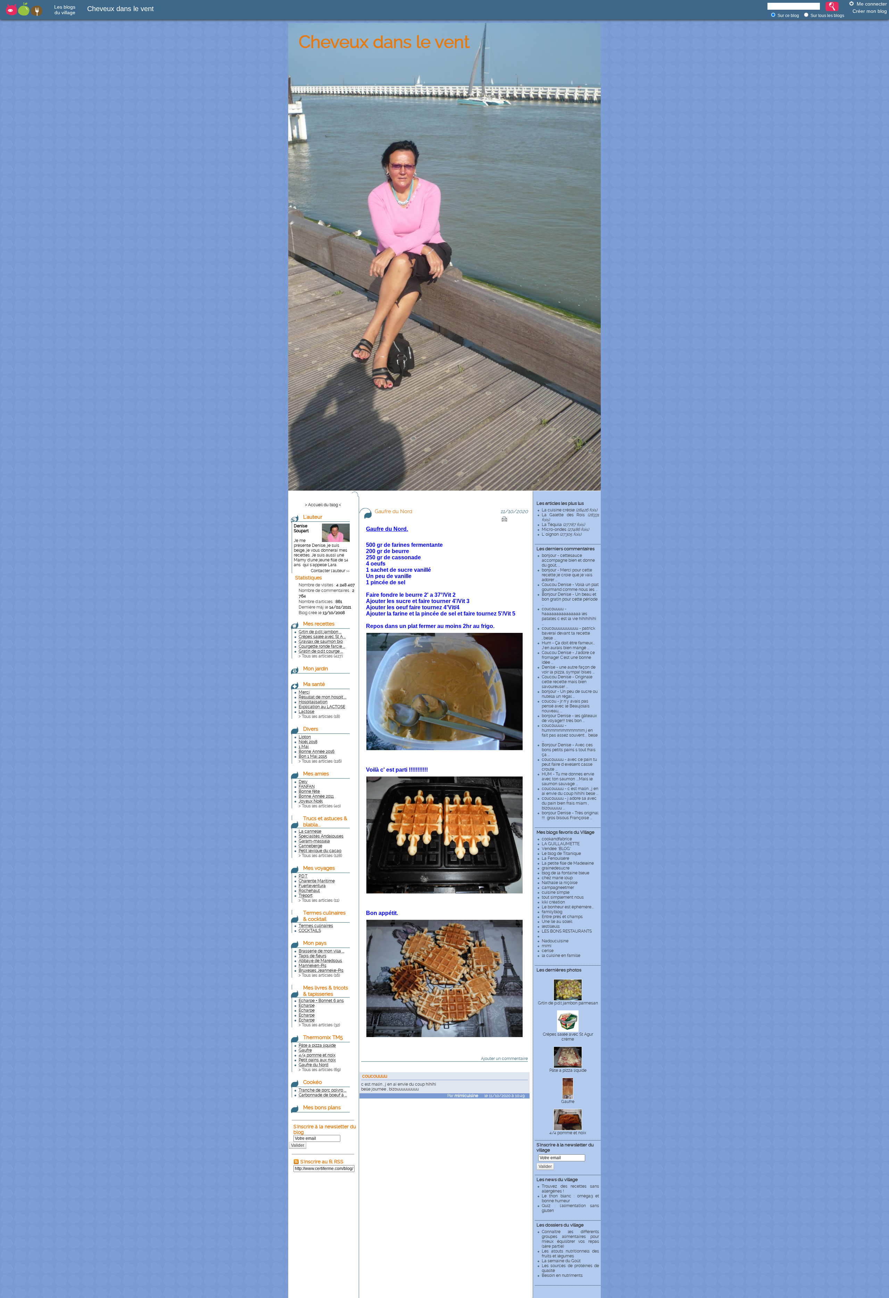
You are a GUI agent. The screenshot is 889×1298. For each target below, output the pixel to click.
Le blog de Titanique (561, 853)
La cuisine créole (569, 510)
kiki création (553, 902)
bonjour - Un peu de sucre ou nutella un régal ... (570, 694)
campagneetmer (558, 887)
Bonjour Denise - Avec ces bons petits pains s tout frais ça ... (569, 750)
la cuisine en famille (561, 955)
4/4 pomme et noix (567, 1132)
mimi (546, 945)
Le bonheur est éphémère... (567, 907)
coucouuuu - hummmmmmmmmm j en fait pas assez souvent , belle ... (570, 733)
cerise (548, 950)
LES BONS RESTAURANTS (567, 931)
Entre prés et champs (562, 916)
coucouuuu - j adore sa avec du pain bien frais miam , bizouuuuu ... (569, 803)
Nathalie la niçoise (560, 882)
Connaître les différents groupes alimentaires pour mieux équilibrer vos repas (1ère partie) (570, 1239)
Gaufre (567, 1101)
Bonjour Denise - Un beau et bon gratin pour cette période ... (570, 599)
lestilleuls (551, 926)
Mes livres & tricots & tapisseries (325, 991)
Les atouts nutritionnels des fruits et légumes (570, 1253)
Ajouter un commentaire (504, 1058)
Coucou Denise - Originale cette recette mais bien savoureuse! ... (567, 682)
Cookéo (312, 1082)
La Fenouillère (555, 858)
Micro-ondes (565, 529)
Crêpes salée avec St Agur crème (568, 1037)
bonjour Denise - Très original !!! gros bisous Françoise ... (570, 815)
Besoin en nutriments (562, 1275)
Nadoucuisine (555, 941)
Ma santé (314, 684)
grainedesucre (556, 868)
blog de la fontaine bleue (565, 873)
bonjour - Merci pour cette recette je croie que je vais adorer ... (567, 575)
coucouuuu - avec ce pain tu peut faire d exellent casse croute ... (569, 764)
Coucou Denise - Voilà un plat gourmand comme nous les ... (570, 587)
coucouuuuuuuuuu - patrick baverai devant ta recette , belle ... (568, 633)
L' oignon (561, 534)
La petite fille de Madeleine (568, 863)
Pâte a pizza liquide (568, 1070)
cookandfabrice (557, 839)
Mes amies (316, 774)
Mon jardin (315, 668)
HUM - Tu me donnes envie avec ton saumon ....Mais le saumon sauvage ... (568, 779)
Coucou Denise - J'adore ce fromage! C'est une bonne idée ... (568, 657)
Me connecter (872, 4)
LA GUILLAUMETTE (561, 843)
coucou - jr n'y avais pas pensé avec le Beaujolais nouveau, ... (566, 706)
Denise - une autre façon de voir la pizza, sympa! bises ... (569, 670)
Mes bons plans (322, 1107)
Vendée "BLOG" (556, 848)
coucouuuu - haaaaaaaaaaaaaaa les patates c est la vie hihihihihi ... (569, 616)
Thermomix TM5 (323, 1037)
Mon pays (314, 943)
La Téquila (563, 524)
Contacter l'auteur (328, 570)
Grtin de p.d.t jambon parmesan (568, 1003)
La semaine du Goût (561, 1260)
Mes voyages (319, 868)
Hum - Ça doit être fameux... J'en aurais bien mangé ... (568, 645)
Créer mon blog (870, 11)
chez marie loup (557, 877)
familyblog (552, 911)
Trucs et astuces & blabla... (325, 821)
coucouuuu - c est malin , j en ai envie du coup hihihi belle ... (570, 791)
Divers (310, 729)
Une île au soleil (557, 921)
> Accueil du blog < (323, 504)
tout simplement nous (563, 897)
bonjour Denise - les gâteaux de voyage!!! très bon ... (569, 718)
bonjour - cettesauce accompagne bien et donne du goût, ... (568, 560)
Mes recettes (318, 624)
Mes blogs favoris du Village (566, 832)
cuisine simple (556, 892)
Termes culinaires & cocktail (324, 916)
